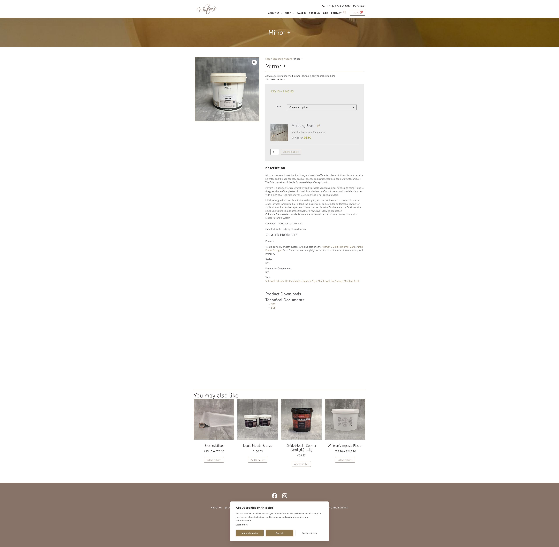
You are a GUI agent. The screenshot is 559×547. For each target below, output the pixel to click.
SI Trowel (270, 281)
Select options (214, 459)
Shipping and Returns (335, 507)
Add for (302, 137)
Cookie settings (309, 533)
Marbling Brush (351, 281)
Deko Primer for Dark (344, 246)
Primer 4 (327, 246)
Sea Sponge (337, 281)
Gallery (301, 13)
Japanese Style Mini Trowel (316, 281)
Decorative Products (282, 58)
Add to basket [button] (258, 459)
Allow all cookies (250, 533)
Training (314, 13)
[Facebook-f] (274, 496)
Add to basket (290, 151)
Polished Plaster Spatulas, (289, 281)
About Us (274, 13)
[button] (344, 12)
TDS (273, 304)
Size (279, 106)
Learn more (241, 524)
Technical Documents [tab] (284, 300)
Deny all (279, 533)
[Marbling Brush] (279, 132)
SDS (273, 307)
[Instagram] (284, 496)
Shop (288, 13)
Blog (325, 13)
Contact (336, 13)
